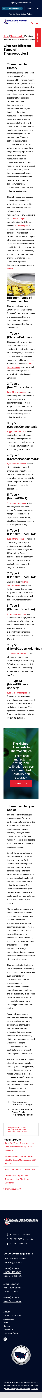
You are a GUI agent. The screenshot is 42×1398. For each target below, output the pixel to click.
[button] (21, 1103)
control (10, 268)
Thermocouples (17, 36)
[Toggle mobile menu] (37, 23)
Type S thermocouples (16, 539)
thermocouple (19, 218)
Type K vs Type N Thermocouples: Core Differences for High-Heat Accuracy (19, 1146)
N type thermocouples (16, 503)
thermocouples (21, 225)
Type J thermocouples (16, 392)
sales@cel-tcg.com (13, 1276)
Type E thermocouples (16, 463)
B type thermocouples (16, 614)
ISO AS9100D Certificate (20, 1234)
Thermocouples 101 (14, 1189)
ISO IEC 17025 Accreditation (22, 1239)
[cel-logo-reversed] (21, 1218)
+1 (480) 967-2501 (12, 1297)
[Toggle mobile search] (32, 23)
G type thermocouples (16, 653)
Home (6, 36)
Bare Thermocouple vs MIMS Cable (20, 1169)
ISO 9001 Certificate (18, 1244)
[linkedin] (5, 1339)
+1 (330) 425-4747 (12, 1272)
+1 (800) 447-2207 (12, 1268)
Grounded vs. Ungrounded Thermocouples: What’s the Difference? (17, 1179)
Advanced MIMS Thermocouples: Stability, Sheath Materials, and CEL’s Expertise (21, 1160)
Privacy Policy (10, 1388)
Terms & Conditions (23, 1388)
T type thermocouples (16, 431)
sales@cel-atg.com (12, 1301)
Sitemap (35, 1388)
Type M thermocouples (17, 693)
